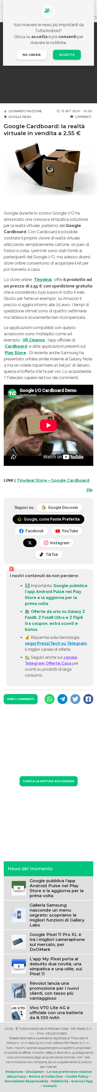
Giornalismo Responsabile (26, 1081)
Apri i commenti (20, 699)
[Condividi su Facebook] (88, 699)
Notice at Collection (46, 1076)
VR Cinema (34, 339)
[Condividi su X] (75, 699)
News (26, 117)
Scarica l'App (82, 1081)
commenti (83, 117)
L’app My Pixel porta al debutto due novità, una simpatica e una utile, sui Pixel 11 (56, 966)
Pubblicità (59, 1081)
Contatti (50, 1086)
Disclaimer (35, 1072)
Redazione (14, 1072)
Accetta (67, 54)
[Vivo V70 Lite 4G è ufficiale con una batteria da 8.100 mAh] (19, 1012)
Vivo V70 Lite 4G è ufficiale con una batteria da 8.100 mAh (56, 1012)
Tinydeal (43, 279)
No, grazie (32, 54)
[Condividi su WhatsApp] (49, 699)
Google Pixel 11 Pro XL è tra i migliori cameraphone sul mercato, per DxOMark (57, 942)
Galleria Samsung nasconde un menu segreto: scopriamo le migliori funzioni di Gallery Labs (57, 915)
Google (14, 117)
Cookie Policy (77, 1076)
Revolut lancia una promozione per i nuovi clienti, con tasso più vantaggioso (54, 991)
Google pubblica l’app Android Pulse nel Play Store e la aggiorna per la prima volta (57, 888)
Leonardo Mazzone (25, 111)
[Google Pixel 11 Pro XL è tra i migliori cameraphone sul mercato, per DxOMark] (19, 941)
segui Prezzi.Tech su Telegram (56, 643)
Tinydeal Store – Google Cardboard (53, 480)
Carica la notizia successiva (48, 781)
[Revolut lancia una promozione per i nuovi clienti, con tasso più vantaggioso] (19, 990)
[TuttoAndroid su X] (30, 543)
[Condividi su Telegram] (62, 699)
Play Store (15, 352)
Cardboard (16, 346)
